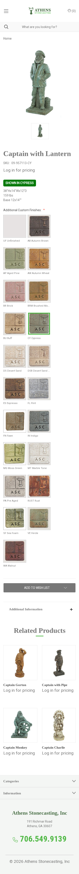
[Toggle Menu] (6, 11)
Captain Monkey (15, 747)
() (73, 11)
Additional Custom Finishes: (22, 210)
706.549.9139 (43, 839)
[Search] (4, 27)
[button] (39, 609)
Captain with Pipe (54, 685)
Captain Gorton (14, 685)
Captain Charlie (53, 747)
